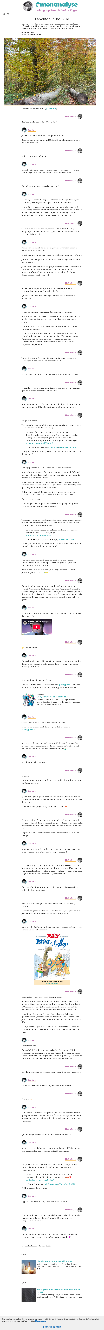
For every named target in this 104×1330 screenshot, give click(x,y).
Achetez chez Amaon (52, 983)
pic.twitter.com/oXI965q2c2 (39, 443)
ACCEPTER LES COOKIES (52, 1327)
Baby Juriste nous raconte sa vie (53, 697)
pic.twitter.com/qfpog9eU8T (40, 1180)
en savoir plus (41, 1321)
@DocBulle (51, 109)
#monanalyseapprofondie (38, 535)
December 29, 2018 (67, 447)
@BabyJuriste (65, 685)
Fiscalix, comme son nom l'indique (54, 1261)
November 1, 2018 (66, 540)
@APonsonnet (51, 1184)
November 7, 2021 (67, 1184)
